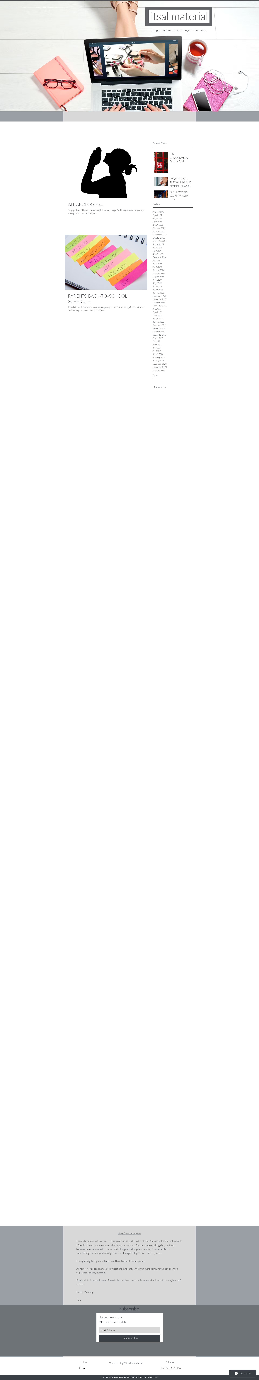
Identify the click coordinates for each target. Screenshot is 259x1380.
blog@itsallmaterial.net (131, 1363)
